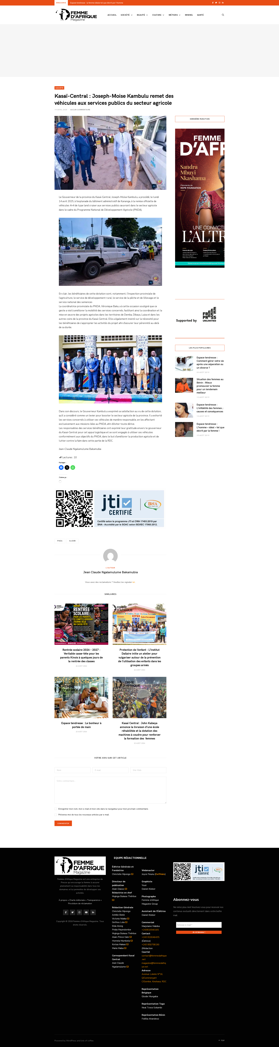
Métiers (173, 14)
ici (134, 582)
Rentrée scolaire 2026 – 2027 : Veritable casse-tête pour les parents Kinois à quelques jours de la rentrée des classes (107, 3)
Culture (156, 14)
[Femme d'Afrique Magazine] (76, 15)
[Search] (223, 14)
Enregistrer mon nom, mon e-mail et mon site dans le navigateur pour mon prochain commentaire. (103, 809)
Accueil (112, 14)
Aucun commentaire (80, 109)
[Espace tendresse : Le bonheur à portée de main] (81, 697)
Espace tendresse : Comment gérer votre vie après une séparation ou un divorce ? (210, 362)
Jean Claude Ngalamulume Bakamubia (110, 572)
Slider (72, 541)
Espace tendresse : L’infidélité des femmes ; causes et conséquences (210, 408)
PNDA (59, 541)
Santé (200, 14)
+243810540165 (150, 929)
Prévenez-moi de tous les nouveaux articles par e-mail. (83, 814)
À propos (63, 900)
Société (125, 14)
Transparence (93, 900)
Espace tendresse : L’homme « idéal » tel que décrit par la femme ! (210, 427)
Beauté (141, 14)
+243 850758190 (150, 944)
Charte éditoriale (77, 900)
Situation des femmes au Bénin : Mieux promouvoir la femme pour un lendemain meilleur (210, 386)
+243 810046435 (150, 937)
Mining (189, 14)
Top (222, 1040)
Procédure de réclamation (80, 903)
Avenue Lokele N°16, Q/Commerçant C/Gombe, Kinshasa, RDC (154, 978)
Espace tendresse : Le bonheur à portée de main (81, 725)
